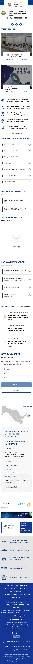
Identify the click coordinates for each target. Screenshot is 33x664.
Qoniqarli (8, 369)
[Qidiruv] (7, 18)
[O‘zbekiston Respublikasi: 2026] (16, 515)
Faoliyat (23, 586)
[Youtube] (16, 24)
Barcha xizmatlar (5, 195)
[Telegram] (20, 24)
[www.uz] (16, 636)
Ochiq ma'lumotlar (9, 594)
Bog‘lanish (16, 597)
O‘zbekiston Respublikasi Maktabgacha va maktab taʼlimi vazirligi (16, 604)
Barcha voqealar (5, 220)
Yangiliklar (24, 59)
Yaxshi (6, 378)
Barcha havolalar (5, 265)
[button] (30, 2)
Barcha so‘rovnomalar (7, 357)
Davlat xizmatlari (12, 589)
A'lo (5, 373)
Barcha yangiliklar (15, 133)
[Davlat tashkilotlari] (2, 2)
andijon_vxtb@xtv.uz (13, 487)
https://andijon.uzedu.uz (14, 473)
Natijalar (16, 390)
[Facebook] (12, 24)
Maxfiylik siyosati (16, 591)
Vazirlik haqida (12, 586)
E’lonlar (25, 91)
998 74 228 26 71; (11, 465)
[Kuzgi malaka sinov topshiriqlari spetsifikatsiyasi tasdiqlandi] (16, 77)
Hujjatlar (24, 589)
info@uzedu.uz (22, 616)
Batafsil (15, 187)
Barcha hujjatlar (25, 306)
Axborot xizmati (25, 594)
